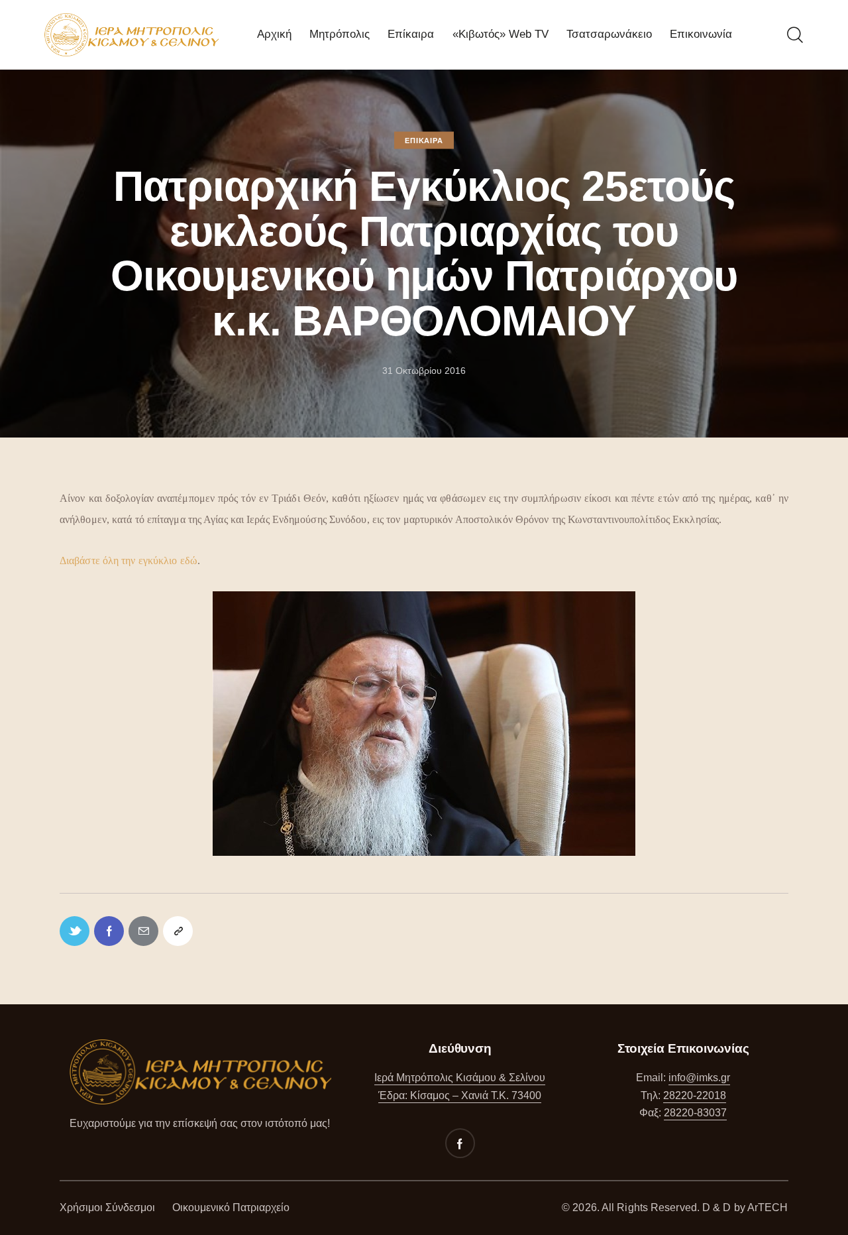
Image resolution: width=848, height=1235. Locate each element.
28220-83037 (695, 1112)
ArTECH (767, 1207)
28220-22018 (694, 1095)
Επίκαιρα (424, 141)
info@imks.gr (699, 1077)
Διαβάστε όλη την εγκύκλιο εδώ (128, 560)
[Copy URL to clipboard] (178, 931)
